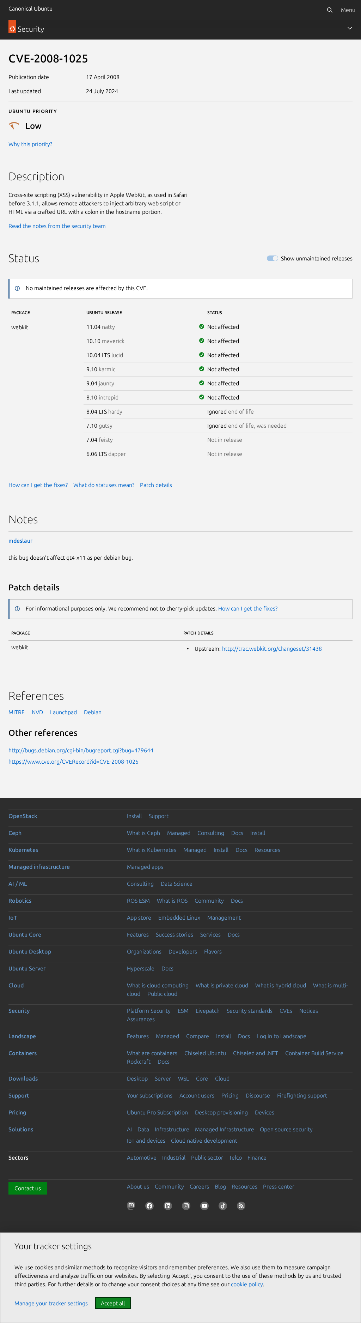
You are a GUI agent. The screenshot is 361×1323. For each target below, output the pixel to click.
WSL (183, 1078)
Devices (264, 1112)
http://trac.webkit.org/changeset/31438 (272, 648)
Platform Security (149, 1011)
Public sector (207, 1157)
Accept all (113, 1303)
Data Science (176, 883)
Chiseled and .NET (255, 1053)
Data (143, 1129)
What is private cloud (222, 985)
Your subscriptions (149, 1095)
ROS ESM (138, 900)
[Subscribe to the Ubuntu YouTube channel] (206, 1207)
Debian (93, 712)
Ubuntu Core (24, 934)
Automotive (142, 1157)
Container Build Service (314, 1053)
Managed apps (145, 867)
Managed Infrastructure (224, 1129)
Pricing (230, 1095)
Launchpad (63, 712)
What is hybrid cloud (280, 985)
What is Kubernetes (151, 850)
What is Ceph (143, 833)
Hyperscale (140, 968)
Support (159, 816)
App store (139, 917)
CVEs (286, 1011)
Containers (22, 1053)
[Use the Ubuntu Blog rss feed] (242, 1207)
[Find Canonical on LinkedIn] (169, 1207)
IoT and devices (146, 1140)
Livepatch (208, 1011)
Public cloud (162, 994)
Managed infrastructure (39, 867)
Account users (196, 1095)
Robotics (19, 900)
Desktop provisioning (221, 1112)
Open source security (286, 1129)
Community (209, 900)
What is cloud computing (158, 985)
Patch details (156, 485)
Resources (267, 850)
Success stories (174, 934)
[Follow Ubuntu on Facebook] (151, 1207)
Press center (278, 1186)
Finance (257, 1157)
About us (138, 1186)
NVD (37, 712)
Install (134, 816)
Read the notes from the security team (57, 226)
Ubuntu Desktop (29, 951)
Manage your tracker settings (51, 1303)
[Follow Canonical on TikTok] (224, 1207)
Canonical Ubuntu (30, 8)
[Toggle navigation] (349, 28)
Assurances (141, 1019)
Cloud (16, 985)
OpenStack (22, 816)
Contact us (27, 1188)
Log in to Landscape (281, 1036)
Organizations (144, 951)
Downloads (23, 1078)
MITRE (16, 712)
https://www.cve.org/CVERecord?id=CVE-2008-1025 (73, 761)
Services (210, 934)
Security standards (250, 1011)
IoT (12, 917)
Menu (348, 10)
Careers (199, 1186)
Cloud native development (204, 1140)
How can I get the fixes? (38, 485)
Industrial (173, 1157)
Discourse (258, 1095)
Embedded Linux (179, 917)
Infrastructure (172, 1129)
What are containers (152, 1053)
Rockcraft (139, 1061)
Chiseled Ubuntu (205, 1053)
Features (138, 934)
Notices (308, 1011)
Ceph (15, 833)
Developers (183, 951)
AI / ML (17, 883)
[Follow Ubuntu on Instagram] (187, 1207)
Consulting (210, 833)
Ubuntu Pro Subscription (157, 1112)
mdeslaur (20, 540)
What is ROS (172, 900)
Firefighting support (302, 1095)
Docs (237, 833)
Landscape (22, 1036)
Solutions (20, 1129)
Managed (178, 833)
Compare (197, 1036)
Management (224, 917)
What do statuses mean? (103, 485)
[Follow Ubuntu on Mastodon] (132, 1207)
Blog (220, 1186)
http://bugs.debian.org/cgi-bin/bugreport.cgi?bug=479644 (80, 750)
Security (19, 1011)
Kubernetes (23, 850)
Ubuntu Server (26, 968)
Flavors (213, 951)
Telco (235, 1157)
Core (202, 1078)
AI (129, 1129)
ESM (183, 1011)
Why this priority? (30, 144)
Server (163, 1078)
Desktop (137, 1078)
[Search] (329, 10)
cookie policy (247, 1284)
